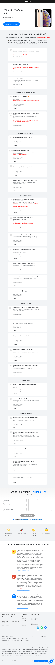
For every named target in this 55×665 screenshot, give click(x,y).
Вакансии (24, 622)
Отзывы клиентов (15, 621)
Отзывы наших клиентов (22, 608)
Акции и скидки (14, 619)
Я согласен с (28, 519)
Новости (13, 614)
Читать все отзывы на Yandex (23, 570)
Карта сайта (31, 660)
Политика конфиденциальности (21, 660)
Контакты (24, 625)
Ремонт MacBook (5, 619)
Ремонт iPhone (5, 614)
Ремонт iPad (4, 616)
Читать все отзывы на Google (23, 590)
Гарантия (24, 620)
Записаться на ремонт (11, 24)
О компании (24, 614)
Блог (12, 616)
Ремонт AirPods (5, 625)
